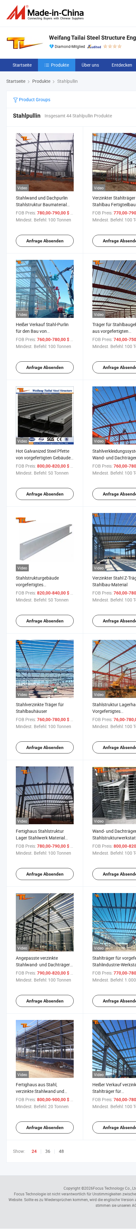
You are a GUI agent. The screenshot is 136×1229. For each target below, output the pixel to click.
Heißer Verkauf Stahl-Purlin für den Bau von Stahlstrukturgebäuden (42, 331)
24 (34, 1151)
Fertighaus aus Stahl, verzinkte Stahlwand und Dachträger (40, 1091)
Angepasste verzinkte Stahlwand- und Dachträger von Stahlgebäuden (43, 964)
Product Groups (34, 99)
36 (47, 1151)
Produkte (60, 65)
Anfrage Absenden (45, 240)
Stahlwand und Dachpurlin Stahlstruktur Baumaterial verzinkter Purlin (42, 204)
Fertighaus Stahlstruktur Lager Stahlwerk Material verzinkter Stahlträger (40, 837)
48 (61, 1151)
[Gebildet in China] (46, 12)
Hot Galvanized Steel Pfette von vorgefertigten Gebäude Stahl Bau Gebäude (43, 457)
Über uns (90, 65)
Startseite (22, 65)
